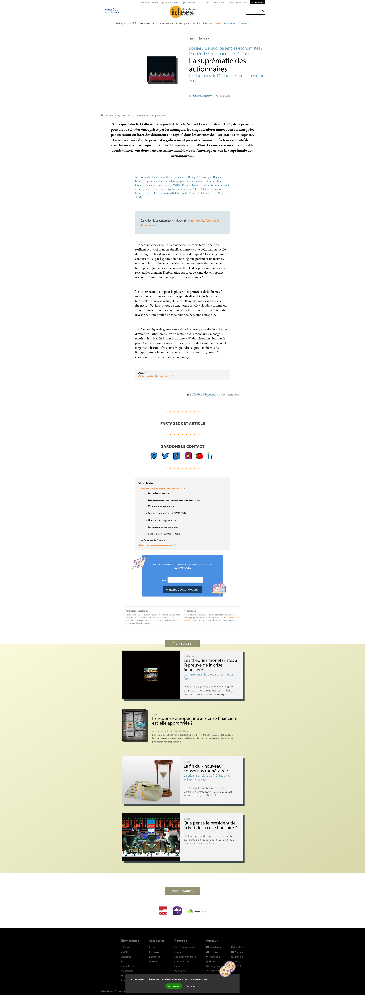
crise (163, 115)
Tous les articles (212, 2)
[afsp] (177, 910)
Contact (178, 952)
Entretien (190, 656)
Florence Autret (163, 731)
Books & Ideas (257, 2)
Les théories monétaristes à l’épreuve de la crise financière (210, 665)
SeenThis (239, 961)
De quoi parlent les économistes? (155, 376)
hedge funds (120, 115)
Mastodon (214, 956)
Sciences (207, 23)
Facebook (239, 947)
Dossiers (153, 961)
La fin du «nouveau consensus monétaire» (206, 768)
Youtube (239, 952)
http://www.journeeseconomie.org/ (156, 545)
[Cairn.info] (196, 911)
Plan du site (180, 970)
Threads (212, 961)
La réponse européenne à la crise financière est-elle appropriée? (194, 720)
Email (163, 580)
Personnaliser (192, 986)
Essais (218, 23)
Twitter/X (214, 970)
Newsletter (215, 947)
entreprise (155, 115)
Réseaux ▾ (242, 2)
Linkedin (238, 956)
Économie (144, 23)
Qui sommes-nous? (192, 2)
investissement (142, 115)
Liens (177, 966)
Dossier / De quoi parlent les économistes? (225, 48)
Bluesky (213, 952)
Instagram (214, 966)
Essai (192, 38)
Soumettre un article (150, 2)
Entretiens (244, 23)
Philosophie (182, 23)
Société (132, 23)
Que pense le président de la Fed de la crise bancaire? (210, 825)
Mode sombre (228, 2)
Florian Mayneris (202, 95)
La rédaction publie (171, 2)
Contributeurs (181, 961)
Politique (120, 23)
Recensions (230, 23)
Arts (154, 23)
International (166, 23)
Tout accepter (173, 986)
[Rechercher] (263, 11)
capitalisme (109, 115)
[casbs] (163, 910)
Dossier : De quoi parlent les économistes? (162, 489)
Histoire (196, 23)
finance (131, 115)
